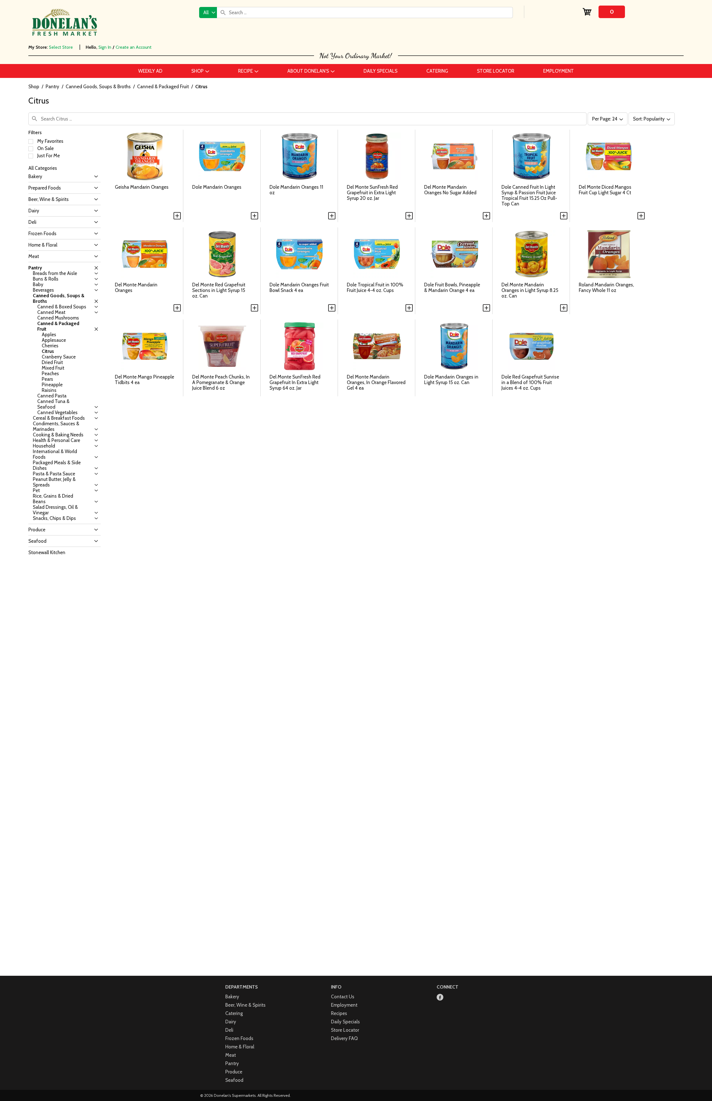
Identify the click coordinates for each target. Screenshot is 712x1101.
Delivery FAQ (344, 1038)
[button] (95, 176)
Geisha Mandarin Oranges (142, 187)
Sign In (104, 47)
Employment (344, 1005)
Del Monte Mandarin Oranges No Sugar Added (450, 189)
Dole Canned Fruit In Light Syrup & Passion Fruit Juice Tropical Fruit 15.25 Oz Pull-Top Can (529, 195)
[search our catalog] (223, 12)
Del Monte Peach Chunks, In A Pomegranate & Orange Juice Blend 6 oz (221, 382)
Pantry (52, 86)
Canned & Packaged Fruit (163, 86)
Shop (33, 86)
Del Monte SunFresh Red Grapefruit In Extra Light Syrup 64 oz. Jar (295, 382)
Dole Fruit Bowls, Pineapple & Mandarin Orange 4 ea (452, 287)
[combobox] (208, 12)
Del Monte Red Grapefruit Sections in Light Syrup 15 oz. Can (218, 290)
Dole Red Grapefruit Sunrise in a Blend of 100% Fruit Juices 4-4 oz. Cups (530, 382)
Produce (233, 1072)
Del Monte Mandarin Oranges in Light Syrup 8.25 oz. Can (529, 290)
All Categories (42, 168)
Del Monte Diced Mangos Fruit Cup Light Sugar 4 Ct (605, 189)
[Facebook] (440, 997)
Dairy (230, 1021)
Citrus (201, 86)
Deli (229, 1030)
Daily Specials (345, 1021)
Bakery (232, 996)
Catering (234, 1013)
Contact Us (342, 996)
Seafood (234, 1080)
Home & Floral (239, 1047)
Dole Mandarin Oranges (216, 187)
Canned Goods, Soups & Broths (98, 86)
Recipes (339, 1013)
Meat (230, 1055)
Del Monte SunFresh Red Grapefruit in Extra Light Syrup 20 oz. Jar (372, 192)
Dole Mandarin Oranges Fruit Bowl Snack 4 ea (299, 287)
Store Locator (345, 1030)
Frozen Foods (239, 1038)
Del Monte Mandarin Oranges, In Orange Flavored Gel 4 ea (376, 382)
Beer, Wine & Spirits (245, 1005)
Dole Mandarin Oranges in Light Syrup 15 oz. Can (451, 379)
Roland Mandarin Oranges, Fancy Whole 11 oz (606, 287)
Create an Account (134, 47)
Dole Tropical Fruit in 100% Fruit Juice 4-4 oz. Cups (375, 287)
